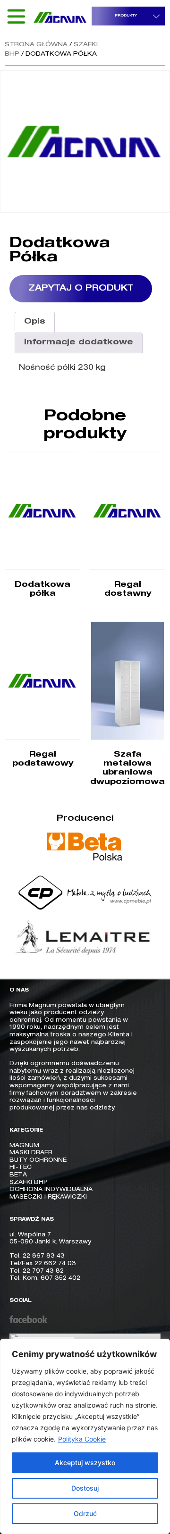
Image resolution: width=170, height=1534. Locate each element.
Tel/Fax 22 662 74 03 (42, 1264)
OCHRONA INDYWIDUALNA (51, 1189)
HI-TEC (20, 1167)
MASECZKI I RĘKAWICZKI (48, 1197)
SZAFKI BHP (28, 1182)
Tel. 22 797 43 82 (36, 1271)
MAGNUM (24, 1146)
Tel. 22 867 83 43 (37, 1256)
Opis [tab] (34, 322)
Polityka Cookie (82, 1439)
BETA (18, 1175)
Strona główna (36, 45)
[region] (85, 1436)
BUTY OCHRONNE (38, 1160)
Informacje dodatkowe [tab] (78, 343)
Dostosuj (85, 1488)
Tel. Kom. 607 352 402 (44, 1278)
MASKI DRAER (30, 1153)
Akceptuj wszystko (85, 1463)
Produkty (126, 15)
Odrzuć (85, 1513)
